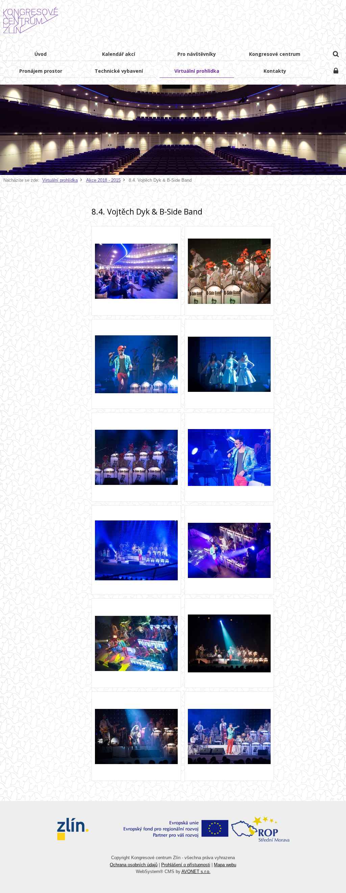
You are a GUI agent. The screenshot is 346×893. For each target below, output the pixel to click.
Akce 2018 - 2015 (103, 180)
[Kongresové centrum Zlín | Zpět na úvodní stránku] (30, 20)
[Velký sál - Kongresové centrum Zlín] (136, 271)
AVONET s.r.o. (196, 871)
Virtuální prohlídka (60, 180)
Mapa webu (225, 864)
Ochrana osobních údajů (133, 864)
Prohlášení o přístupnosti (185, 864)
